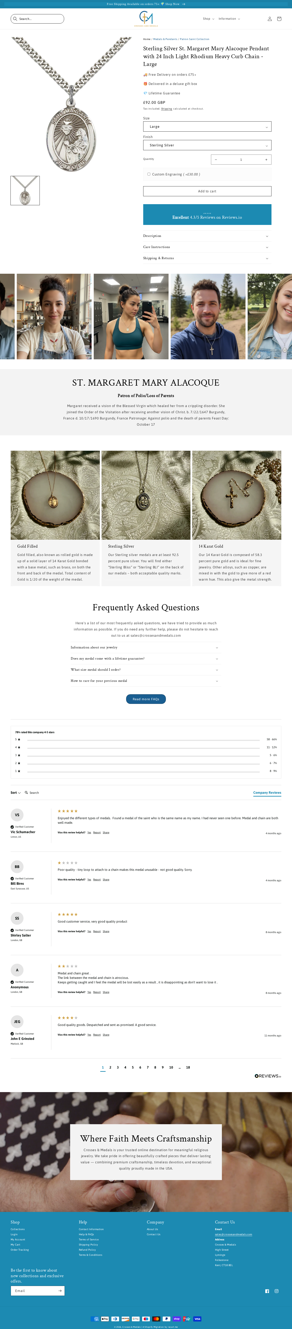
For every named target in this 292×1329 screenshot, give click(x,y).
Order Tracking (20, 1249)
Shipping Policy (88, 1244)
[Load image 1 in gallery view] (25, 190)
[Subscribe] (60, 1291)
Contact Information (91, 1229)
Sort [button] (14, 792)
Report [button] (97, 832)
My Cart (15, 1244)
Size (146, 118)
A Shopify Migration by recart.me (160, 1327)
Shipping (167, 108)
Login (14, 1234)
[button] (37, 19)
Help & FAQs (86, 1234)
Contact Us (154, 1234)
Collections (18, 1229)
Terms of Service (89, 1239)
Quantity (148, 159)
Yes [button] (89, 832)
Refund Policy (87, 1249)
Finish (148, 137)
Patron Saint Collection (194, 39)
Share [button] (106, 832)
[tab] (267, 793)
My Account (18, 1239)
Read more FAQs (146, 699)
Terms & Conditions (90, 1254)
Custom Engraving (176, 174)
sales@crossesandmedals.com (233, 1234)
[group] (146, 830)
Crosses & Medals (131, 1327)
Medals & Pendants (165, 39)
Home (146, 39)
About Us (152, 1229)
